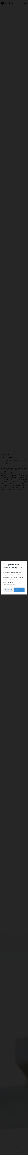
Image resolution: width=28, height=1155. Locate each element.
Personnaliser (9, 589)
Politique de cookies (8, 582)
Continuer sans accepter (9, 584)
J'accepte (19, 589)
